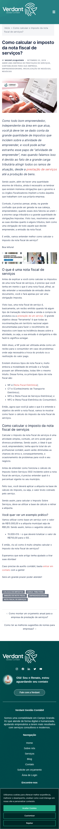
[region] (29, 809)
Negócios (7, 71)
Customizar (29, 815)
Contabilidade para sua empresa (19, 66)
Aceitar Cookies (29, 808)
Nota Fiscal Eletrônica (25, 385)
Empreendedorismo (12, 69)
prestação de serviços (41, 169)
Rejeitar (29, 823)
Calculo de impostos (13, 592)
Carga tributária (35, 592)
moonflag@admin (14, 60)
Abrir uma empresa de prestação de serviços (26, 63)
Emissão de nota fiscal (15, 596)
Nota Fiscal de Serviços (15, 599)
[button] (54, 11)
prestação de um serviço (30, 315)
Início (7, 28)
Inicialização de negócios (37, 69)
